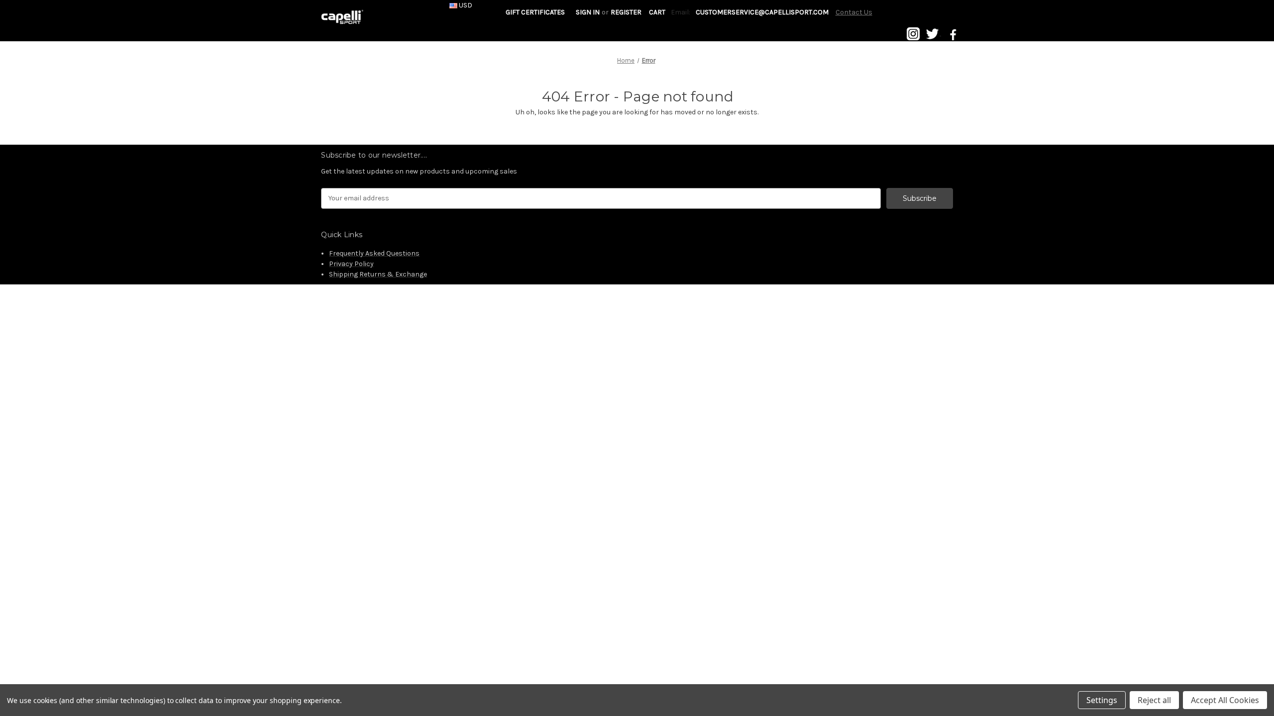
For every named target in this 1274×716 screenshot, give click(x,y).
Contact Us (854, 12)
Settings (1101, 700)
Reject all (1154, 700)
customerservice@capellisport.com (762, 12)
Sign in (588, 12)
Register (626, 12)
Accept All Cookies (1225, 700)
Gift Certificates (535, 12)
